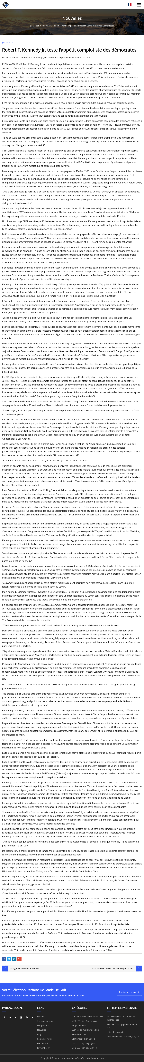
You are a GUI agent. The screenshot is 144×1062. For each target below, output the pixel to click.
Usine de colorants (115, 1032)
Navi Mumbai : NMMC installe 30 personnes (113, 968)
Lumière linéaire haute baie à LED (87, 1016)
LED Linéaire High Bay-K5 (83, 1039)
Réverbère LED (79, 1034)
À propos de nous (45, 1021)
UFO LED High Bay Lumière (84, 1021)
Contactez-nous (127, 992)
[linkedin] (10, 1017)
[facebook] (4, 1017)
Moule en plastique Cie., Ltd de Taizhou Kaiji (121, 1018)
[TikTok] (32, 1017)
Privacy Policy (43, 1048)
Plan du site (42, 1043)
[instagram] (27, 1017)
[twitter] (15, 1017)
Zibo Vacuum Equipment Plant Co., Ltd (123, 1026)
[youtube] (21, 1017)
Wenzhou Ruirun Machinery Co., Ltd (123, 1036)
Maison (36, 25)
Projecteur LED (79, 1025)
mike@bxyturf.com (95, 1058)
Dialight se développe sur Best (25, 968)
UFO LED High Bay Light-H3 (84, 1043)
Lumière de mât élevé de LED (85, 1029)
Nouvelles (46, 25)
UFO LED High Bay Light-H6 (84, 1048)
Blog (39, 1034)
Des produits (43, 1025)
